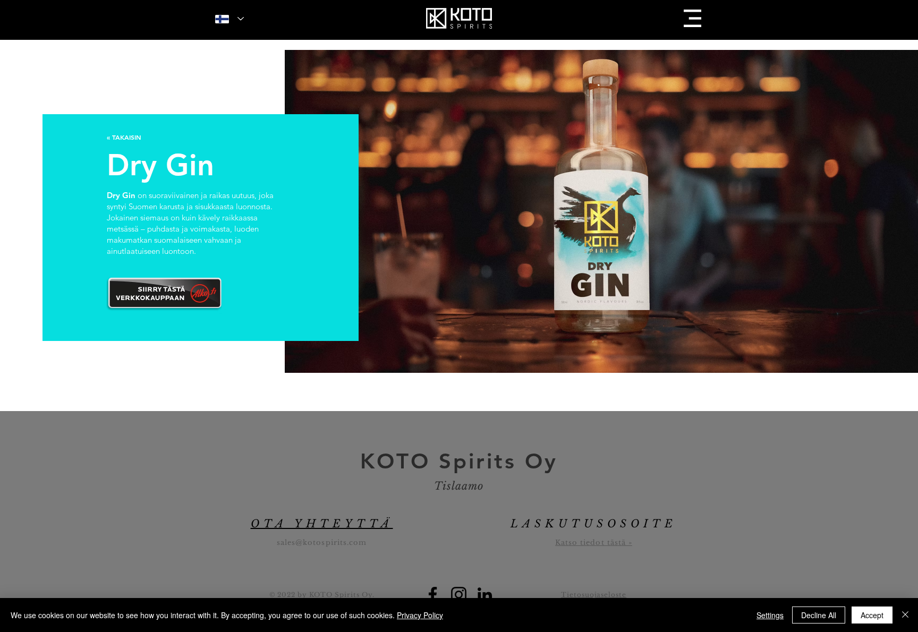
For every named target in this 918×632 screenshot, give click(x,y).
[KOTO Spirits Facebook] (432, 594)
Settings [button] (770, 615)
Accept (872, 615)
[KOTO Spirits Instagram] (458, 594)
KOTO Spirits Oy (459, 461)
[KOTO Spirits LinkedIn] (484, 594)
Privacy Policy (420, 615)
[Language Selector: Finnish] (229, 19)
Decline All (818, 615)
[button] (692, 18)
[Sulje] (905, 615)
